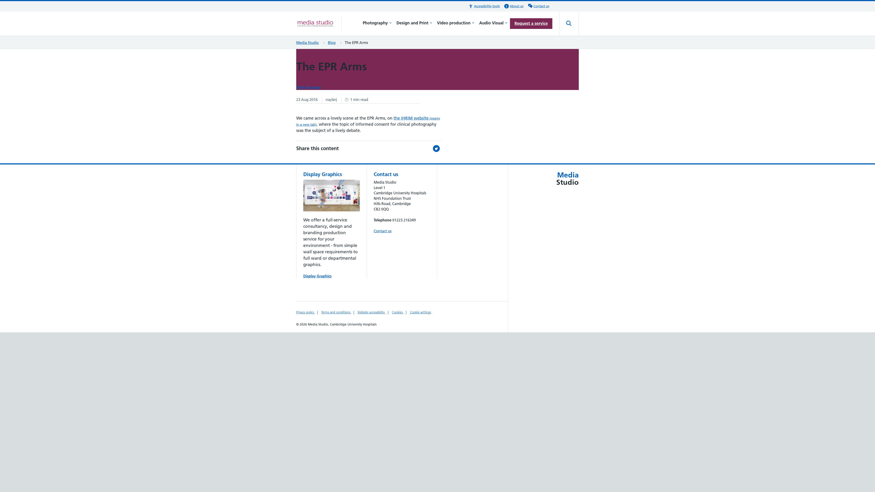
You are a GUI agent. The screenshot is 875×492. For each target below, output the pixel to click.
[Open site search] (569, 23)
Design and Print (412, 23)
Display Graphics (317, 276)
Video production (454, 23)
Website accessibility (372, 312)
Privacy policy (305, 312)
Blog (332, 42)
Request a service (531, 23)
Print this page (308, 87)
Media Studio (307, 42)
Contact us (382, 231)
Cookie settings (420, 312)
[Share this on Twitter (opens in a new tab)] (437, 148)
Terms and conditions (336, 312)
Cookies (398, 312)
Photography (375, 23)
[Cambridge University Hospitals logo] (319, 23)
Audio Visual (491, 23)
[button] (484, 6)
